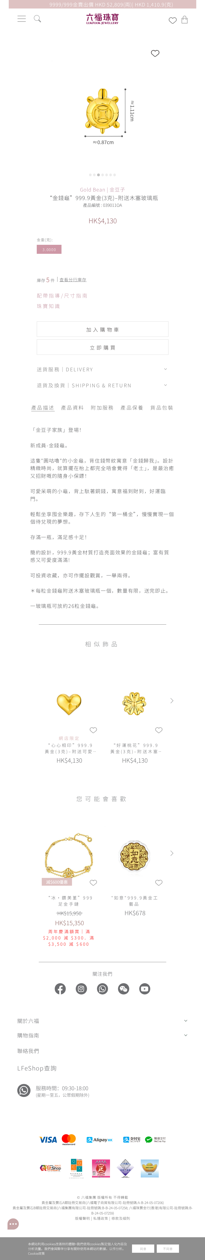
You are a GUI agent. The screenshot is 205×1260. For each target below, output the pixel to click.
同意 (143, 1248)
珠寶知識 (49, 306)
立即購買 (104, 347)
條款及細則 (121, 1218)
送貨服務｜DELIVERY (65, 369)
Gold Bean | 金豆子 (102, 189)
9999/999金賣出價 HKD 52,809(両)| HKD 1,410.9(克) (111, 4)
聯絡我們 (28, 1050)
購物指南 (28, 1035)
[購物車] (185, 20)
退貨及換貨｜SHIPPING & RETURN (84, 385)
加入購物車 (103, 329)
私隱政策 (100, 1218)
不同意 (168, 1248)
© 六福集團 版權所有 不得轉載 (102, 1197)
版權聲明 (82, 1218)
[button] (102, 1020)
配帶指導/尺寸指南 (62, 295)
